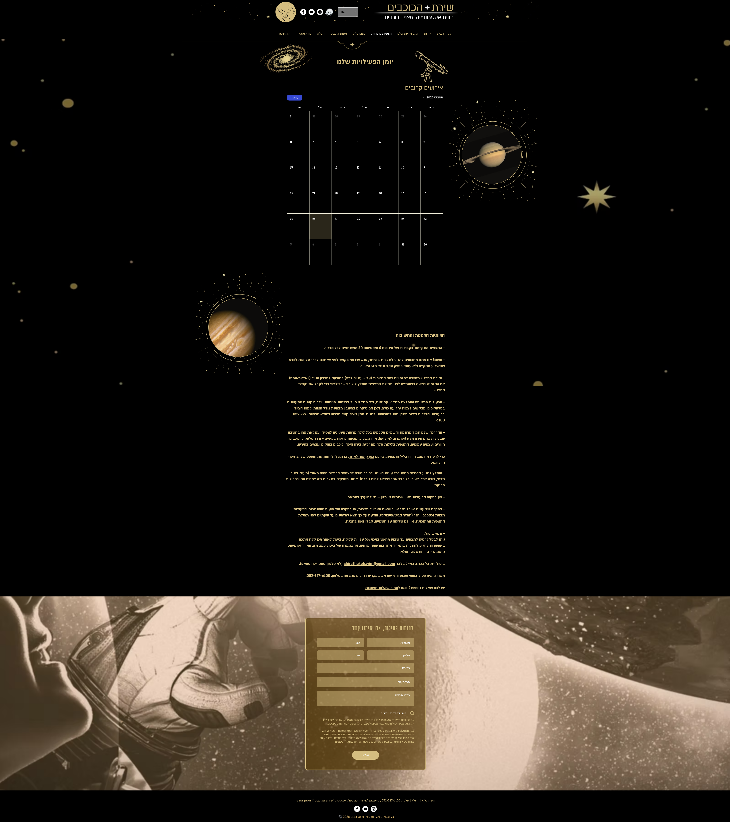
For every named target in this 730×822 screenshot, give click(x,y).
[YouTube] (312, 12)
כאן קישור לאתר (361, 456)
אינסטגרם (341, 800)
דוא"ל (415, 800)
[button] (432, 124)
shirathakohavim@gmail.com (369, 563)
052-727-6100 (391, 800)
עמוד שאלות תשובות (381, 587)
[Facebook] (303, 12)
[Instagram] (320, 12)
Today (294, 97)
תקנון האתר (303, 800)
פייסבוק (374, 800)
